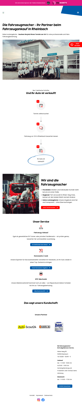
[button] (78, 12)
